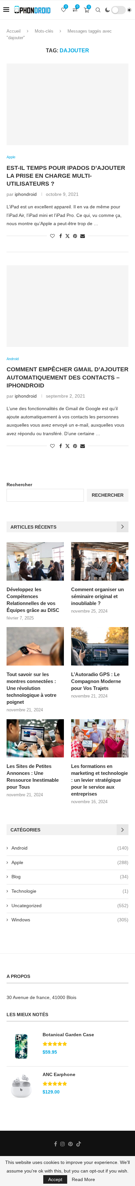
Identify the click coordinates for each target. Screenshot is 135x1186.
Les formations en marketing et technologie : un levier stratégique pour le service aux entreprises (99, 780)
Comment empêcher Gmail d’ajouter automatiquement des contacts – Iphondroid (67, 377)
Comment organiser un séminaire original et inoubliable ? (97, 596)
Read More (83, 1179)
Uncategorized (69, 905)
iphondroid (26, 194)
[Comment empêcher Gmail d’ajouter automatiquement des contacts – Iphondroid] (67, 306)
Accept (55, 1179)
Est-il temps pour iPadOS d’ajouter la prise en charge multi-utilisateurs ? (66, 176)
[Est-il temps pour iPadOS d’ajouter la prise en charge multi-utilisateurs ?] (67, 104)
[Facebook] (55, 1144)
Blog (69, 876)
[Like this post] (52, 236)
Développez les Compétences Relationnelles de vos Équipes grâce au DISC (33, 600)
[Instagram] (62, 1144)
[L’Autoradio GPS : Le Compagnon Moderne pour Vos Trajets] (99, 646)
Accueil (14, 31)
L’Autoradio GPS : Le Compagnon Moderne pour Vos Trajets (96, 681)
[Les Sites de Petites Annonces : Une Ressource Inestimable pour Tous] (35, 738)
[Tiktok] (78, 1144)
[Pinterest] (70, 1144)
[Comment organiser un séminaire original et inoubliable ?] (99, 561)
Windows (69, 919)
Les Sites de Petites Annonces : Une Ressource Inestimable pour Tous (33, 776)
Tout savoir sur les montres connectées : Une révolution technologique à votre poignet (31, 688)
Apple (69, 862)
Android (69, 848)
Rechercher (19, 484)
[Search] (98, 9)
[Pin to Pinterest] (75, 236)
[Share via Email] (82, 236)
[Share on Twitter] (67, 236)
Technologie (69, 891)
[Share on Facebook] (60, 236)
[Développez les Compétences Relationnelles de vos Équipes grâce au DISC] (35, 561)
